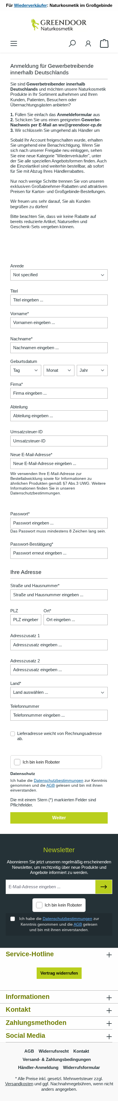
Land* (15, 683)
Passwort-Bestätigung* (31, 544)
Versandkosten (19, 1083)
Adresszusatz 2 (25, 660)
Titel (14, 291)
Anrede (17, 265)
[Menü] (14, 43)
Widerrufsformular (81, 1067)
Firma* (16, 384)
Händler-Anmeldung (38, 1067)
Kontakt (81, 1051)
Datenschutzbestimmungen (58, 780)
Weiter (59, 817)
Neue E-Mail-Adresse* (31, 454)
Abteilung (18, 406)
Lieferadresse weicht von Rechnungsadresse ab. (59, 736)
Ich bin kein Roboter (41, 762)
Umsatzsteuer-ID (26, 431)
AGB (50, 785)
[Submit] (103, 887)
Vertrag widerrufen (59, 973)
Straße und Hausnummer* (35, 585)
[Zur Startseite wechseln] (59, 25)
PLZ (14, 610)
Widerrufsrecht (54, 1051)
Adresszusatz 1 (25, 635)
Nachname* (21, 338)
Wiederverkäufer (30, 5)
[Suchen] (72, 43)
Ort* (47, 610)
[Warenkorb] (104, 43)
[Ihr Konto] (88, 43)
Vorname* (19, 313)
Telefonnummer (24, 706)
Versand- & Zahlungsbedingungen (57, 1059)
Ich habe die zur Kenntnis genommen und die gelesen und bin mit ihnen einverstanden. (59, 924)
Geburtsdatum (23, 361)
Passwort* (20, 513)
